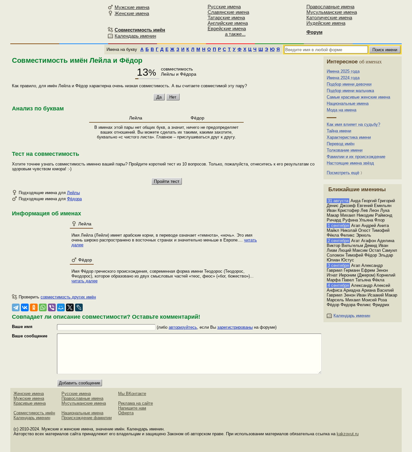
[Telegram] (16, 307)
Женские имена (132, 13)
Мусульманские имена (331, 12)
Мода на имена (341, 110)
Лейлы (73, 192)
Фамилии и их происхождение (356, 156)
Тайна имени (339, 130)
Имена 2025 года (343, 71)
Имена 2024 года (343, 77)
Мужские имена (132, 7)
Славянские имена (228, 12)
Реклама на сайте (135, 403)
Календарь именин (135, 36)
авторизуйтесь (183, 327)
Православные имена (330, 6)
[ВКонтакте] (25, 307)
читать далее (84, 280)
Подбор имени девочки (349, 84)
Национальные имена (348, 103)
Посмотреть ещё (343, 172)
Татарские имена (226, 17)
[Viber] (52, 307)
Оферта (126, 412)
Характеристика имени (349, 137)
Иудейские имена (325, 23)
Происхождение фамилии (86, 417)
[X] (70, 307)
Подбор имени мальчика (350, 90)
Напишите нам (132, 408)
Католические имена (329, 17)
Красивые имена (30, 403)
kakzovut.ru (348, 433)
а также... (235, 34)
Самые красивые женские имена (358, 97)
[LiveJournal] (79, 307)
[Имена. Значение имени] (58, 21)
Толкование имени (344, 150)
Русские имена (224, 6)
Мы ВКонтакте (132, 393)
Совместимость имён (34, 412)
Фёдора (74, 198)
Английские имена (228, 23)
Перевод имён (340, 143)
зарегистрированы (235, 327)
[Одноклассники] (34, 307)
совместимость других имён (68, 297)
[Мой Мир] (61, 307)
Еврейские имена (227, 28)
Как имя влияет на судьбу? (353, 124)
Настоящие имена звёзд (350, 163)
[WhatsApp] (43, 307)
